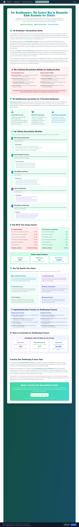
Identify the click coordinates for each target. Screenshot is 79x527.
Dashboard (9, 1)
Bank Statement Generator (42, 1)
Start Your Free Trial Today (39, 395)
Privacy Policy (9, 525)
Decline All (67, 524)
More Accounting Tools (27, 1)
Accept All (74, 524)
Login (74, 1)
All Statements (17, 1)
